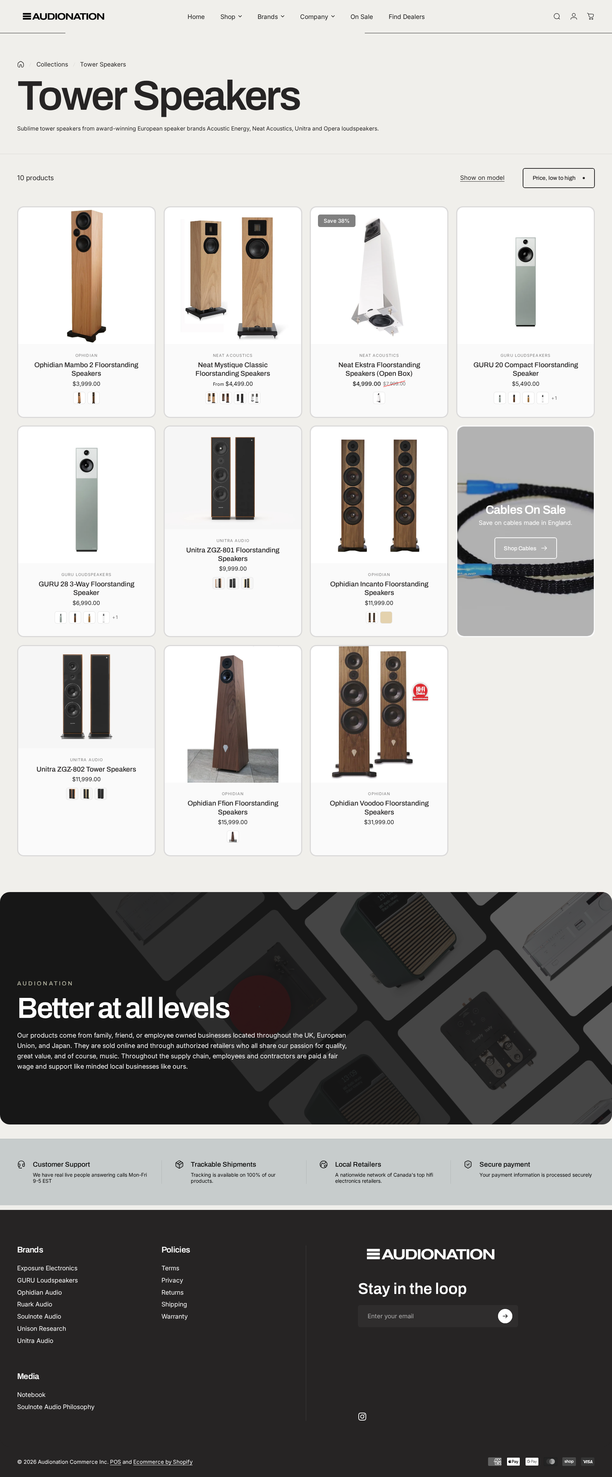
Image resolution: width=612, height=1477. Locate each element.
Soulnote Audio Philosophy (56, 1406)
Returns (172, 1292)
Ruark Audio (34, 1304)
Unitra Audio (233, 540)
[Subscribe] (505, 1316)
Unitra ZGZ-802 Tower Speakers (86, 769)
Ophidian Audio (39, 1292)
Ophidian (86, 355)
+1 (554, 398)
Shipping (174, 1304)
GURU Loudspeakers (526, 355)
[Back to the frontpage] (20, 64)
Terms (170, 1268)
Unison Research (41, 1328)
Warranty (174, 1316)
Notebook (31, 1394)
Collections (52, 64)
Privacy (172, 1280)
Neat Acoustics (233, 355)
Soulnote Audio (39, 1316)
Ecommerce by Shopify (163, 1461)
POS (115, 1461)
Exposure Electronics (47, 1268)
